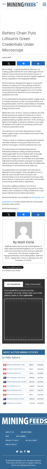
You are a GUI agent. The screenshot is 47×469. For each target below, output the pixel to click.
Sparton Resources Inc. (15, 395)
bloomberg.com (38, 197)
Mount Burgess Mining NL (16, 377)
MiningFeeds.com (19, 460)
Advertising (26, 432)
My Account (31, 440)
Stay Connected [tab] (32, 284)
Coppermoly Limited (14, 403)
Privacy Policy (12, 440)
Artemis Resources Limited (16, 382)
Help (7, 436)
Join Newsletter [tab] (13, 284)
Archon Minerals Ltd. (14, 390)
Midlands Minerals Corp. (16, 365)
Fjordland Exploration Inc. (16, 369)
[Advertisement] (23, 15)
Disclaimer (21, 436)
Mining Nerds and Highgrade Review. (26, 464)
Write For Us (11, 444)
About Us (9, 432)
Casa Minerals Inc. (13, 386)
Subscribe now (8, 202)
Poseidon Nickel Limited (15, 399)
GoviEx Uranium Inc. (14, 373)
